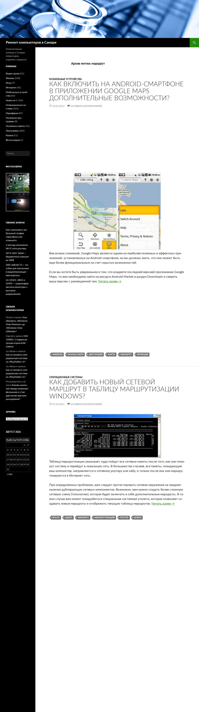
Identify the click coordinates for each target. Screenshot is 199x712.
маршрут (126, 354)
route (56, 517)
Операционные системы (65, 377)
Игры (9, 83)
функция (142, 354)
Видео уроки (13, 73)
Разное (9, 135)
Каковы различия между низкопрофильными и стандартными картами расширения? (17, 392)
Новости (10, 100)
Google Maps (75, 354)
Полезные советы (15, 126)
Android (57, 354)
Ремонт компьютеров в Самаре (31, 42)
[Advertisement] (117, 143)
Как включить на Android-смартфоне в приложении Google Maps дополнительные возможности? (116, 91)
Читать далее (109, 281)
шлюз (137, 517)
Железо (10, 78)
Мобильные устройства (65, 79)
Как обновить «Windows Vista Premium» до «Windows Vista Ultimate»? (16, 324)
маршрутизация (104, 517)
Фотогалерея (13, 140)
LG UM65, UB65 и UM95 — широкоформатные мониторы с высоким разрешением (17, 287)
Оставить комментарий (86, 106)
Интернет (11, 87)
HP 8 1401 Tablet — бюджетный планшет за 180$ (17, 256)
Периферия (12, 113)
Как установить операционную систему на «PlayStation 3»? (17, 358)
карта (111, 354)
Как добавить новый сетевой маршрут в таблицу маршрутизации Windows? (114, 389)
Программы (12, 131)
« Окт (10, 474)
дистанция (95, 354)
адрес (68, 517)
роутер (124, 517)
